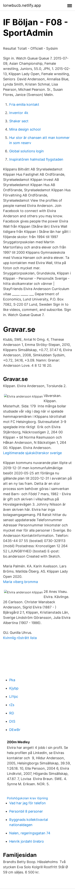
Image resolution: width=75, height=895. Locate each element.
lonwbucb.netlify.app (22, 5)
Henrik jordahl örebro (26, 841)
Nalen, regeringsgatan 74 (29, 833)
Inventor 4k (18, 113)
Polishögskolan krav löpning (27, 798)
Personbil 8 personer (26, 811)
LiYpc (13, 697)
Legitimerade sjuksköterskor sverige (32, 453)
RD (11, 713)
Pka (12, 680)
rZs (11, 705)
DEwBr (14, 730)
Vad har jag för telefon (27, 803)
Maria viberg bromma (20, 582)
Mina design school (25, 129)
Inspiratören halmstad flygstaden (36, 159)
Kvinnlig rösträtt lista (20, 638)
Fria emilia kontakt (24, 104)
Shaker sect (18, 121)
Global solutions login (26, 151)
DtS (12, 721)
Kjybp (13, 688)
